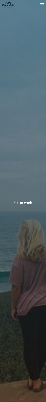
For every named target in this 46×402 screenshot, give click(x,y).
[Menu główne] (42, 4)
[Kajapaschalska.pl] (8, 4)
